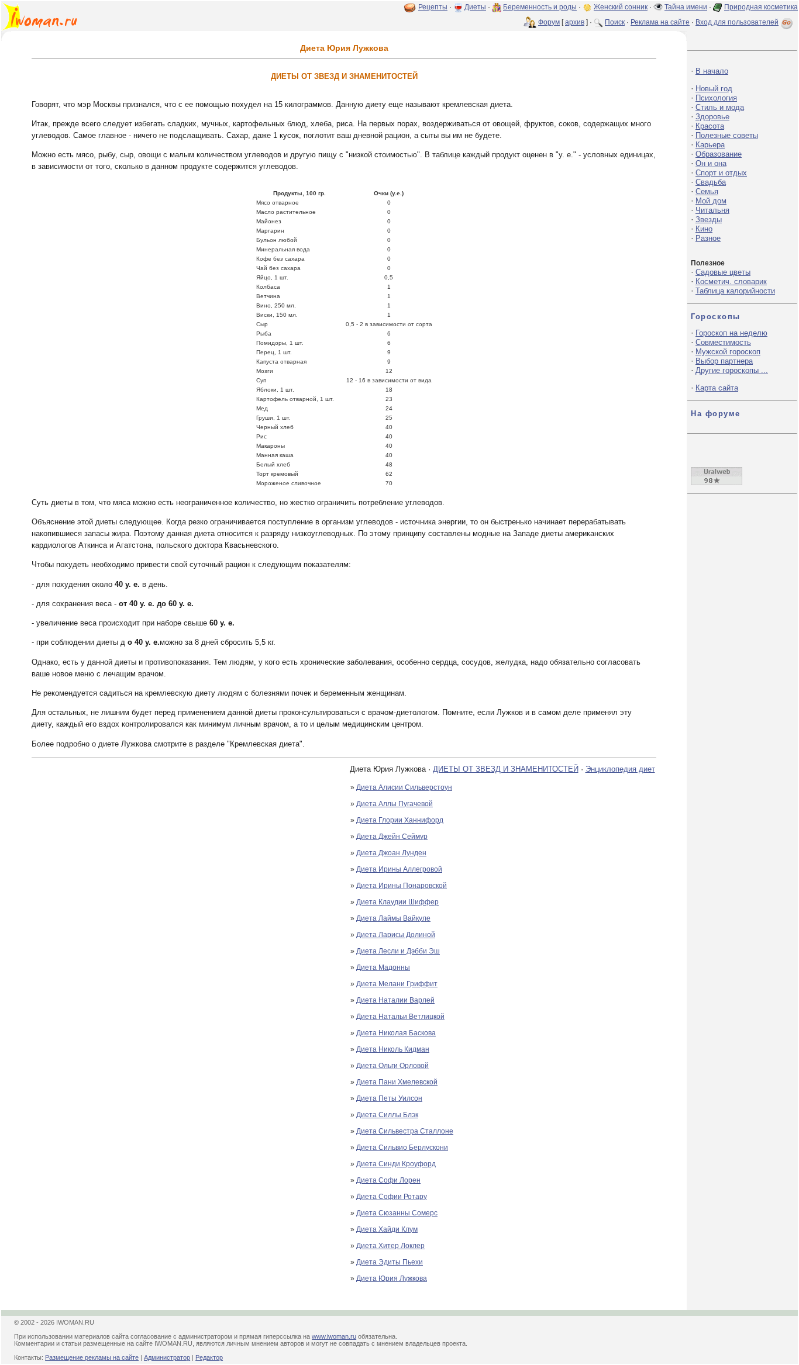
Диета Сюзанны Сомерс (397, 1213)
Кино (703, 228)
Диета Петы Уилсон (389, 1098)
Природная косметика (761, 7)
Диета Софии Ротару (391, 1197)
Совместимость (723, 342)
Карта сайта (716, 387)
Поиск (615, 22)
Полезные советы (726, 135)
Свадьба (710, 182)
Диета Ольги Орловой (392, 1066)
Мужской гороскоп (727, 351)
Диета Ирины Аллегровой (399, 869)
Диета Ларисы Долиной (395, 935)
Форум (549, 22)
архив (574, 22)
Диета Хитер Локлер (390, 1246)
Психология (716, 98)
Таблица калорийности (735, 290)
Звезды (708, 219)
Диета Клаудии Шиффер (397, 902)
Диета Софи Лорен (388, 1180)
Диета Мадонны (383, 967)
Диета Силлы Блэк (387, 1115)
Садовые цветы (722, 272)
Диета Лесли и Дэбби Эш (398, 951)
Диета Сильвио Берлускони (402, 1147)
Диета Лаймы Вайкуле (393, 918)
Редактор (209, 1357)
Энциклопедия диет (620, 769)
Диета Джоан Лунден (391, 853)
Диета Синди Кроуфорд (396, 1164)
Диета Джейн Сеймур (392, 836)
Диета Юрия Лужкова (391, 1278)
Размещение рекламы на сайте (92, 1357)
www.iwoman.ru (334, 1336)
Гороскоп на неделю (731, 333)
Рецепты (432, 7)
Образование (718, 154)
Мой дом (710, 200)
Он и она (710, 163)
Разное (708, 238)
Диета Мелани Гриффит (397, 984)
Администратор (167, 1357)
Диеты (475, 7)
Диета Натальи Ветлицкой (400, 1016)
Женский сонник (621, 7)
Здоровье (712, 116)
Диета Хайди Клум (387, 1229)
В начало (711, 71)
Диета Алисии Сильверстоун (404, 787)
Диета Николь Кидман (392, 1049)
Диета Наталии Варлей (395, 1000)
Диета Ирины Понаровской (401, 886)
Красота (709, 126)
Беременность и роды (540, 7)
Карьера (710, 144)
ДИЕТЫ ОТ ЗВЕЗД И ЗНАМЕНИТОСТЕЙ (505, 769)
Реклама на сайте (660, 22)
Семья (706, 191)
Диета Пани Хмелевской (397, 1082)
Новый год (713, 88)
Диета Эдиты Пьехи (389, 1262)
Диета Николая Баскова (396, 1033)
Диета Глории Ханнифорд (399, 820)
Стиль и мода (719, 107)
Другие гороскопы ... (731, 370)
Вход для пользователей (737, 22)
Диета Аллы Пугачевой (394, 804)
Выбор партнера (724, 361)
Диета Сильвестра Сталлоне (404, 1131)
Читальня (712, 210)
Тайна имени (685, 7)
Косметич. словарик (731, 281)
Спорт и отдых (721, 172)
